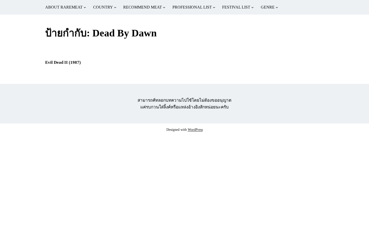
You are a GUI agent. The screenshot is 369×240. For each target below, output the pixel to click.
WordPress (195, 130)
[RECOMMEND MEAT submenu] (164, 7)
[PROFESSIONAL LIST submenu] (214, 7)
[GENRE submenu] (277, 7)
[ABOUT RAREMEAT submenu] (85, 7)
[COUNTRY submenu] (115, 7)
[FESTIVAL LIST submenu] (252, 7)
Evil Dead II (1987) (63, 62)
